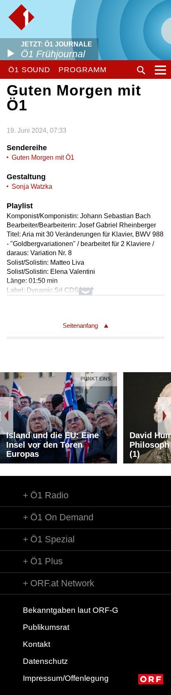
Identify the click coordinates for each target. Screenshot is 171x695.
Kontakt (36, 644)
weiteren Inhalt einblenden (85, 287)
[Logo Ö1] (21, 17)
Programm (82, 70)
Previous (6, 415)
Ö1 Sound (29, 70)
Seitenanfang (80, 325)
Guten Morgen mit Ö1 (43, 157)
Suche (141, 70)
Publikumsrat (46, 627)
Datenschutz (45, 661)
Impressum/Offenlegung (66, 678)
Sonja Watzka (32, 186)
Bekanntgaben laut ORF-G (70, 610)
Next (164, 415)
